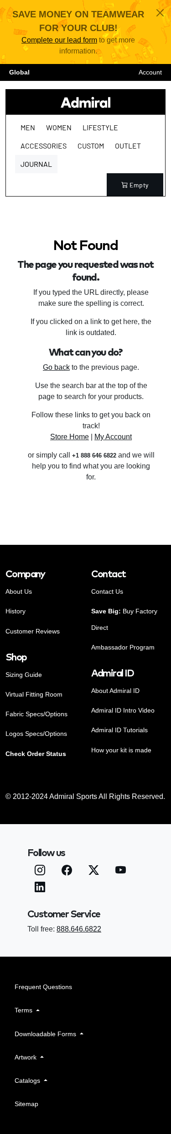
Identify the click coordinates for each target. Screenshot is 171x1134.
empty (139, 185)
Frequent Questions (43, 986)
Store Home (69, 437)
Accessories (44, 145)
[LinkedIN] (40, 888)
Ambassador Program (123, 647)
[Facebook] (67, 871)
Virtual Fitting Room (33, 694)
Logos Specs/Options (36, 733)
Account (150, 72)
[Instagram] (40, 871)
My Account (113, 437)
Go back (56, 367)
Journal (36, 164)
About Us (18, 591)
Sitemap (26, 1103)
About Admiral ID (115, 690)
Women (59, 127)
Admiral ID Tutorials (119, 730)
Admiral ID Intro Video (123, 710)
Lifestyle (100, 127)
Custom (91, 145)
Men (28, 127)
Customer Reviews (32, 631)
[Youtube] (120, 871)
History (15, 611)
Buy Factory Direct (124, 619)
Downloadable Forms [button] (46, 1034)
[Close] (160, 13)
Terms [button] (24, 1010)
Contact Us (107, 591)
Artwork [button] (26, 1057)
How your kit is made (121, 750)
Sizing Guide (23, 674)
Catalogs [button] (28, 1080)
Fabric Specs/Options (36, 714)
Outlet (128, 145)
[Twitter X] (93, 871)
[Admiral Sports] (85, 102)
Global (19, 72)
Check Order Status (35, 753)
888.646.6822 (79, 929)
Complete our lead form (59, 40)
